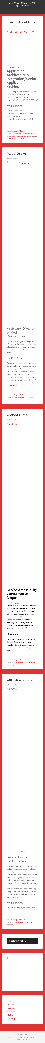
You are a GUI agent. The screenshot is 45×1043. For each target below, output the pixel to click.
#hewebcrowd (11, 1008)
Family (14, 136)
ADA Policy (22, 1034)
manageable (32, 397)
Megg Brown (17, 153)
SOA (13, 138)
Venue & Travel (12, 1011)
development (26, 922)
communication (27, 662)
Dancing (32, 133)
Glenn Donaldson (21, 22)
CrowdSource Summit (22, 4)
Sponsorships (11, 1018)
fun (18, 136)
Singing (9, 138)
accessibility (18, 133)
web (24, 138)
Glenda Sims (17, 415)
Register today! (18, 941)
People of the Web (19, 131)
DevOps (9, 136)
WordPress (10, 925)
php (32, 922)
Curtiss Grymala (19, 680)
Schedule (10, 1015)
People (28, 136)
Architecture (26, 133)
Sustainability (10, 400)
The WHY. (10, 1004)
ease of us (25, 397)
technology (19, 138)
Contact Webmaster (22, 1035)
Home (9, 1001)
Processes (33, 136)
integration (22, 136)
